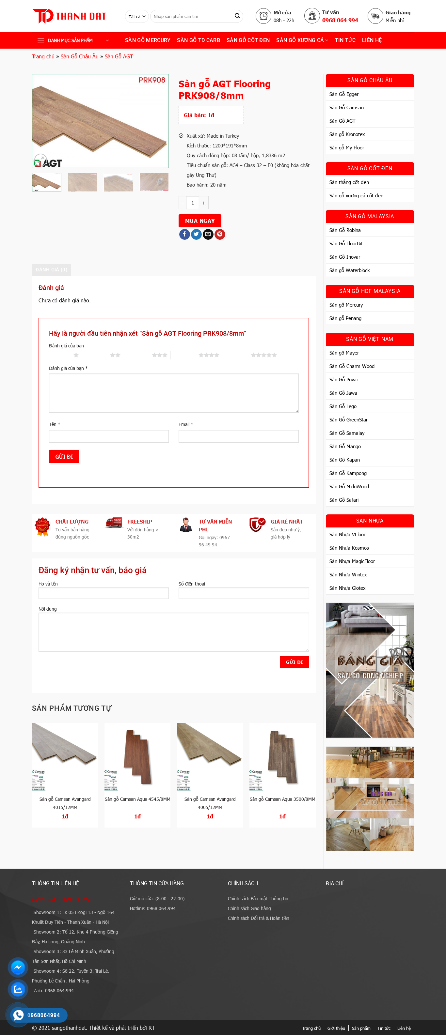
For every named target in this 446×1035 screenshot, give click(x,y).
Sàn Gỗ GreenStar (348, 419)
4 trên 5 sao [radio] (185, 355)
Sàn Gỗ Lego (343, 406)
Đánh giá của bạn (66, 345)
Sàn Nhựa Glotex (347, 588)
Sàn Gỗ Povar (343, 379)
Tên (54, 424)
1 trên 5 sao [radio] (59, 355)
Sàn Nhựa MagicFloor (352, 561)
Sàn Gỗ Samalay (346, 433)
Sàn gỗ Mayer (344, 352)
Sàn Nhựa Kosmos (349, 547)
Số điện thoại (192, 584)
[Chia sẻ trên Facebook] (184, 234)
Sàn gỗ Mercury (147, 40)
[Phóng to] (40, 160)
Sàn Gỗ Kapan (344, 459)
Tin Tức (345, 40)
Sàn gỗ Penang (345, 318)
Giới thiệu (336, 1028)
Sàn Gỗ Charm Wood (351, 366)
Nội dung (48, 609)
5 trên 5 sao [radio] (237, 355)
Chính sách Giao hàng (249, 908)
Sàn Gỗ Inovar (344, 256)
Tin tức (383, 1028)
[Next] (158, 121)
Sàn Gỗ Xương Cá (300, 40)
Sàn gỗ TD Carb (198, 40)
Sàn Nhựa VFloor (347, 534)
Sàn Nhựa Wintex (348, 574)
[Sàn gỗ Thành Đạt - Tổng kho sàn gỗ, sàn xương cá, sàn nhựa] (73, 16)
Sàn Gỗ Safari (343, 499)
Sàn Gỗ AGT (119, 56)
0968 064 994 (340, 20)
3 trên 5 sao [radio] (138, 355)
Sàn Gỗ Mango (345, 446)
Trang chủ (43, 56)
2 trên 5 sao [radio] (96, 355)
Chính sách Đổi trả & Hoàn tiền (258, 918)
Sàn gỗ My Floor (346, 147)
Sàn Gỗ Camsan (346, 107)
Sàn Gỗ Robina (345, 230)
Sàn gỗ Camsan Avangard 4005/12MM (210, 803)
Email (186, 424)
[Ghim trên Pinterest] (220, 234)
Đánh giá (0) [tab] (51, 270)
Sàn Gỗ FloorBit (345, 243)
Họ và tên (48, 584)
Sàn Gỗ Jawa (343, 392)
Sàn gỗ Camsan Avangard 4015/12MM (65, 803)
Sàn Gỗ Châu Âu (80, 56)
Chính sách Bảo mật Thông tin (258, 898)
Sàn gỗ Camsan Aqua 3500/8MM (282, 799)
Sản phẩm (361, 1028)
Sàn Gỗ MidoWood (349, 486)
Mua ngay (200, 220)
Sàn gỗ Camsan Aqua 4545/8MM (137, 799)
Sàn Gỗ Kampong (348, 473)
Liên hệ (372, 40)
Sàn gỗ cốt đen (248, 40)
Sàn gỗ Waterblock (349, 270)
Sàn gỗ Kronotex (347, 134)
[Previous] (43, 121)
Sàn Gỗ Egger (343, 94)
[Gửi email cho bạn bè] (208, 234)
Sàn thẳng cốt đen (349, 182)
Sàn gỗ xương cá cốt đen (356, 195)
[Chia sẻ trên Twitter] (196, 234)
